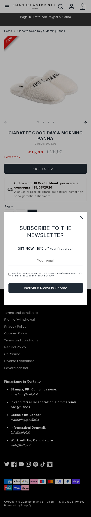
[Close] (81, 217)
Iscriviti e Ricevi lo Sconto (46, 288)
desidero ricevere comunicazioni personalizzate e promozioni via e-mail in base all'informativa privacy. (47, 274)
